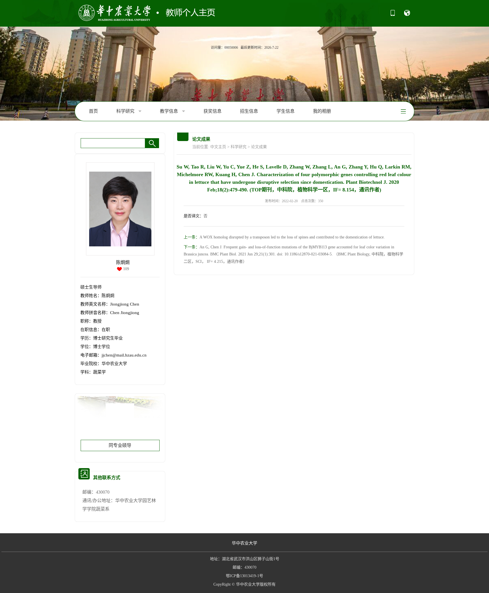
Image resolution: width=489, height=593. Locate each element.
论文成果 (259, 147)
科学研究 (126, 111)
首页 (93, 111)
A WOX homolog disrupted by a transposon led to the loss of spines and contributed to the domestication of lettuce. (284, 237)
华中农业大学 (244, 543)
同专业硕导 (120, 445)
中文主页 (218, 147)
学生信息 (285, 111)
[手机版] (393, 15)
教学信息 (169, 111)
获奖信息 (212, 111)
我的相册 (322, 111)
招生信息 (249, 111)
